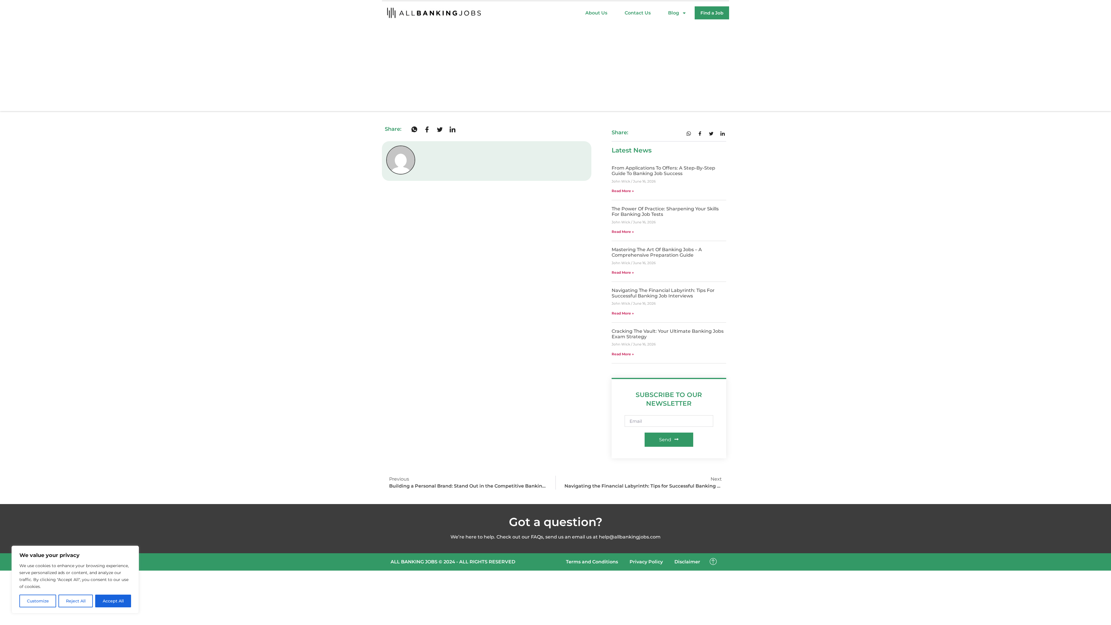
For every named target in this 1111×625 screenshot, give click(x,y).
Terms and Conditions (592, 562)
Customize (38, 601)
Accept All (113, 601)
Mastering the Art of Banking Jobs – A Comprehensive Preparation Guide (657, 252)
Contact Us (638, 13)
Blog (673, 13)
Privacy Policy (646, 562)
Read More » (623, 191)
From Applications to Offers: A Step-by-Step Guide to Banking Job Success (663, 170)
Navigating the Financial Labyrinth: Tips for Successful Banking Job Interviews (663, 293)
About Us (596, 13)
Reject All (76, 601)
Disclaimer (687, 562)
